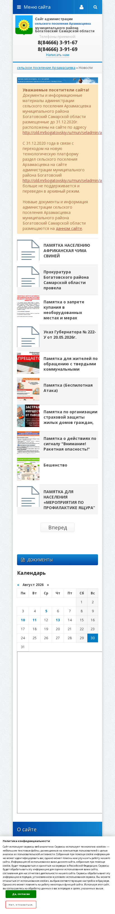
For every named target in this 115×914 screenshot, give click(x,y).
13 (58, 620)
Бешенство (55, 465)
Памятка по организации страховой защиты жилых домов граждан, (70, 417)
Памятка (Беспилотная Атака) (68, 387)
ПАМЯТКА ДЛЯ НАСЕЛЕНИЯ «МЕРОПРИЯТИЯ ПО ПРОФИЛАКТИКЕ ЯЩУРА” (69, 499)
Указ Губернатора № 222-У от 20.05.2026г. (70, 334)
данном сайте (69, 228)
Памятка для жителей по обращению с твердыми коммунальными (71, 364)
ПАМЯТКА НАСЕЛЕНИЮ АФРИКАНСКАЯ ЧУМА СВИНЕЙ (67, 250)
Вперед (57, 527)
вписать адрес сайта (57, 25)
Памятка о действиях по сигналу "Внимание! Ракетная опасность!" (70, 444)
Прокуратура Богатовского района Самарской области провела (66, 279)
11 (35, 620)
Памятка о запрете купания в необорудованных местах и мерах (64, 309)
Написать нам (57, 54)
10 (23, 620)
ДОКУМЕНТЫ (40, 559)
